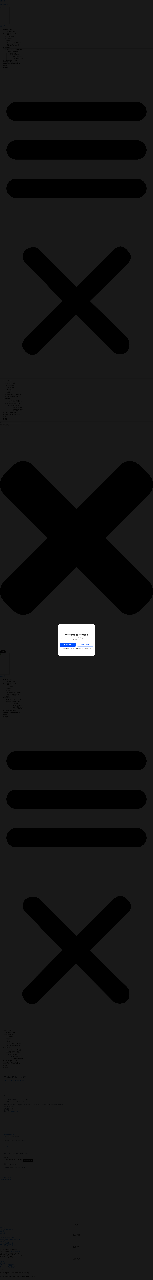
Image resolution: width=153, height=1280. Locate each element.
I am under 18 (85, 644)
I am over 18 (67, 644)
